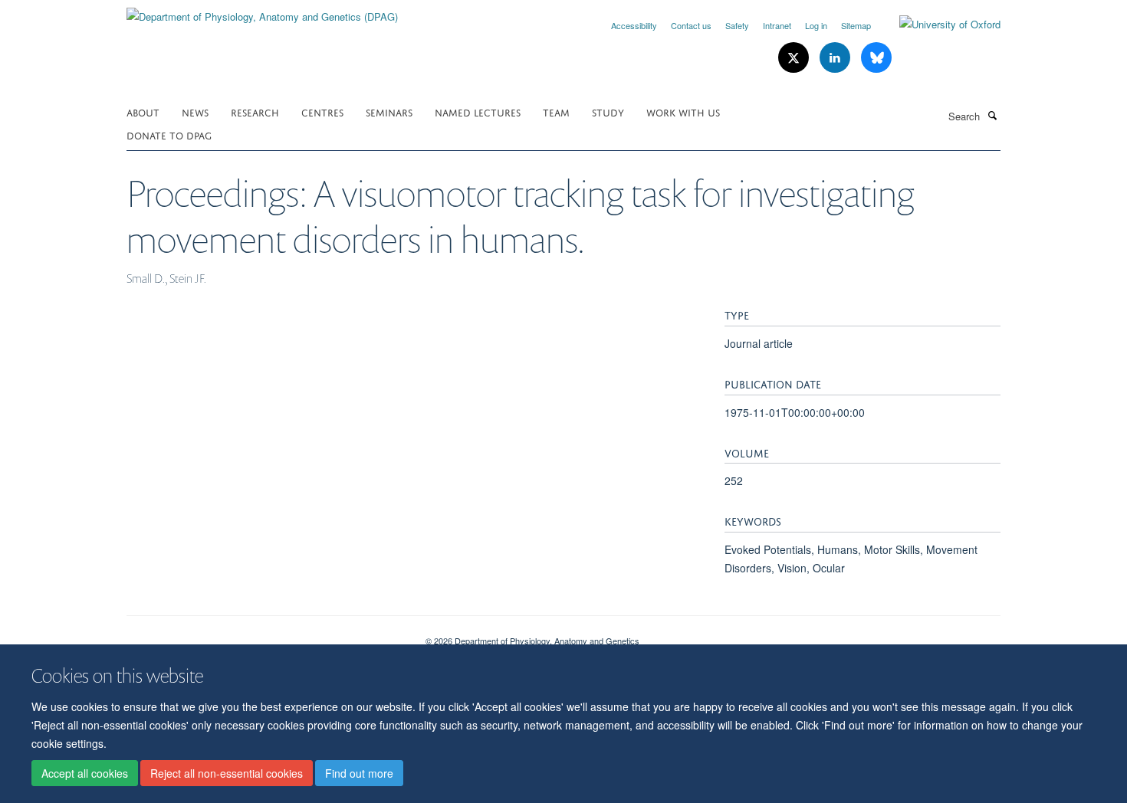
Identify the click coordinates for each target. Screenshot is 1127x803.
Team (556, 111)
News (195, 111)
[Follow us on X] (795, 58)
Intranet (777, 25)
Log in (816, 25)
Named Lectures (478, 111)
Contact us (691, 25)
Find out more (359, 773)
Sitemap (856, 25)
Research (255, 111)
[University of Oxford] (938, 24)
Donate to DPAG (169, 134)
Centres (322, 111)
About (143, 111)
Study (608, 111)
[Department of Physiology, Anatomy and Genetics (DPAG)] (262, 11)
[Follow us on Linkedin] (836, 58)
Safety (737, 25)
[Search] (992, 115)
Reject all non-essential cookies (226, 773)
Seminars (389, 111)
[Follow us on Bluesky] (876, 58)
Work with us (683, 111)
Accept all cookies (84, 773)
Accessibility (634, 25)
